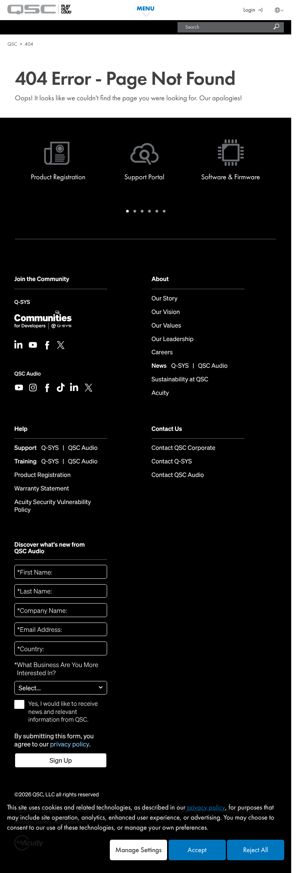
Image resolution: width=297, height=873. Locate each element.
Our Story (165, 299)
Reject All (255, 850)
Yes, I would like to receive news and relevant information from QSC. (63, 712)
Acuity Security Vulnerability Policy (52, 506)
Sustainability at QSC (180, 380)
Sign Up (61, 760)
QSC (12, 44)
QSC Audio (27, 373)
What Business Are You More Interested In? (56, 669)
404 (29, 44)
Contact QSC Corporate (183, 448)
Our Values (166, 326)
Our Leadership (173, 339)
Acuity (160, 393)
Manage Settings (138, 850)
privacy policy (69, 744)
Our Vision (166, 312)
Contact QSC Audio (178, 475)
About (160, 279)
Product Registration (42, 475)
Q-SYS (22, 304)
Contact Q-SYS (172, 462)
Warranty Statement (41, 489)
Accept (197, 850)
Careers (162, 352)
